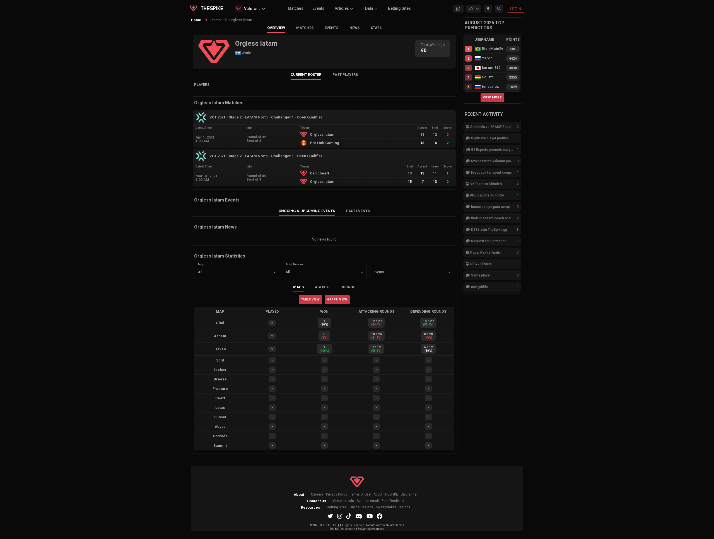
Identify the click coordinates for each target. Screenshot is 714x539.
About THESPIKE (385, 494)
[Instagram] (339, 516)
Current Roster (306, 74)
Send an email (368, 501)
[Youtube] (369, 516)
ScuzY (487, 77)
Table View (310, 299)
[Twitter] (330, 516)
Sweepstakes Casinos (393, 507)
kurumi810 (491, 68)
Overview (276, 28)
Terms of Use (360, 494)
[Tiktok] (348, 516)
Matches (295, 8)
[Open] (449, 272)
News (354, 28)
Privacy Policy (336, 494)
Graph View (337, 299)
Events (318, 8)
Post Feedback (393, 501)
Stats (376, 28)
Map (201, 264)
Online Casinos (361, 507)
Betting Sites (399, 8)
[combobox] (404, 272)
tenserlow (491, 87)
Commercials (343, 501)
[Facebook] (379, 516)
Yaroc (487, 58)
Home (196, 20)
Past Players (345, 74)
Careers (317, 494)
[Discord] (358, 516)
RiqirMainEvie (492, 49)
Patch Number (294, 264)
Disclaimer (409, 494)
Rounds (348, 287)
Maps (298, 287)
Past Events (358, 211)
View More (492, 97)
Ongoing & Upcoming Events (307, 211)
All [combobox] (200, 272)
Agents (322, 287)
